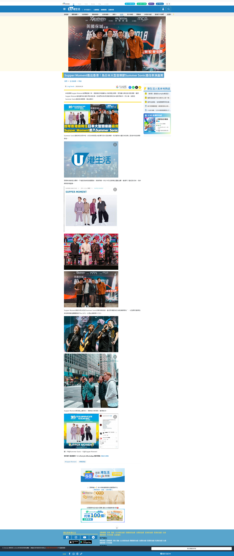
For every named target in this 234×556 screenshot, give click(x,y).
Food (86, 4)
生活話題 (73, 81)
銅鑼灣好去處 (130, 532)
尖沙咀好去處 (120, 532)
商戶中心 (151, 4)
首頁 (65, 81)
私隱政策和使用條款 (51, 548)
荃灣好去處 (149, 532)
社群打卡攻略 (142, 4)
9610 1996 (104, 456)
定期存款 (111, 10)
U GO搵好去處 (130, 4)
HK (73, 4)
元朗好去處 (140, 532)
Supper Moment (71, 462)
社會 (164, 532)
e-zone (106, 4)
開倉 (112, 532)
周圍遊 (138, 14)
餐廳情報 (103, 535)
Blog (100, 4)
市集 (108, 532)
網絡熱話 (82, 462)
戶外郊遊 (110, 535)
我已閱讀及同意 (191, 548)
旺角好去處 (158, 532)
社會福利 (117, 535)
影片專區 (130, 14)
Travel (79, 4)
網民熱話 (102, 540)
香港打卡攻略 (159, 14)
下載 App (160, 4)
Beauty (93, 4)
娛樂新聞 (103, 10)
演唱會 (66, 14)
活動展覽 (103, 532)
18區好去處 (148, 14)
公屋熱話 (96, 10)
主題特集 (170, 14)
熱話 (80, 81)
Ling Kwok (70, 86)
